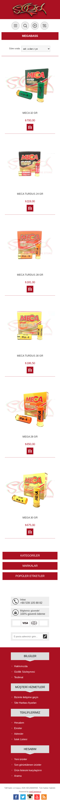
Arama (18, 775)
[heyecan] (23, 797)
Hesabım (19, 722)
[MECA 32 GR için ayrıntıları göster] (30, 84)
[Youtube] (37, 797)
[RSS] (44, 797)
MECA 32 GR (30, 112)
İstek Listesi (20, 739)
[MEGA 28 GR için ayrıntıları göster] (30, 408)
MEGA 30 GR (30, 517)
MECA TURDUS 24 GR (30, 193)
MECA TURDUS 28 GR (30, 274)
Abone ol (45, 636)
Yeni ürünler (20, 759)
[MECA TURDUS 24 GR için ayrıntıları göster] (30, 165)
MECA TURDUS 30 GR (30, 355)
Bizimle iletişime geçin (26, 697)
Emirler (18, 728)
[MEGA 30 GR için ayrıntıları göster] (30, 489)
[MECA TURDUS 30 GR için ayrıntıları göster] (30, 327)
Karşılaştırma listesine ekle (30, 127)
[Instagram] (30, 797)
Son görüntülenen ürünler (27, 764)
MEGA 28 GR (30, 436)
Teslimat (18, 677)
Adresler (18, 733)
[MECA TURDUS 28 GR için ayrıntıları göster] (30, 246)
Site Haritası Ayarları (25, 702)
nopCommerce (35, 792)
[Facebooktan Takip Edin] (16, 797)
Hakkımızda (21, 666)
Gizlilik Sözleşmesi (24, 671)
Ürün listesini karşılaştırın (28, 770)
